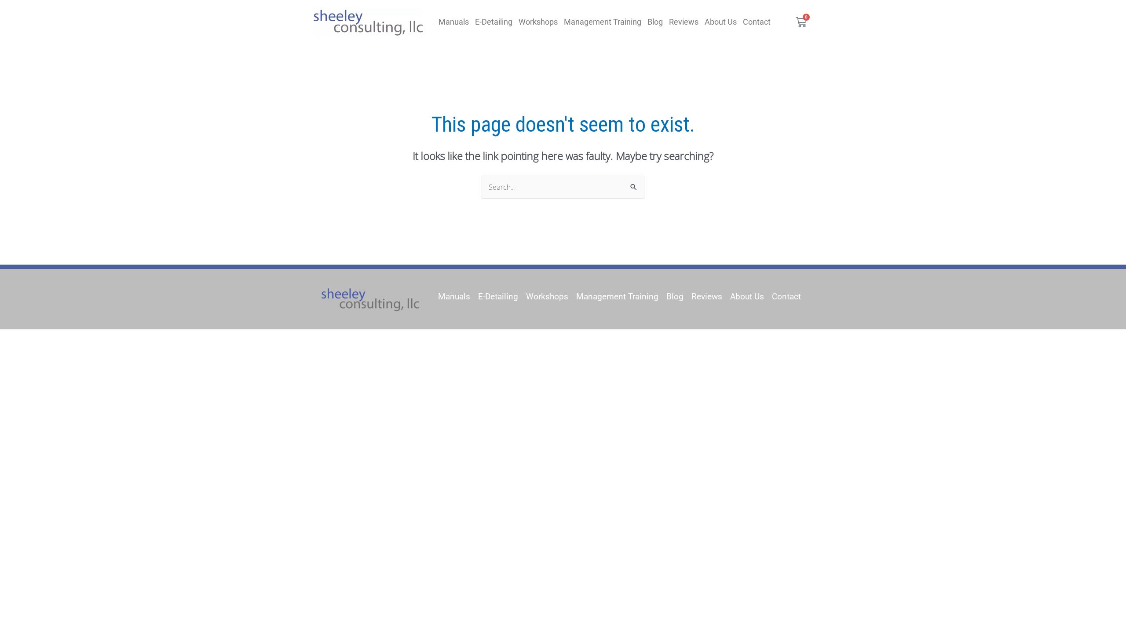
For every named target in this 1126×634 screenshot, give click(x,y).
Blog (655, 21)
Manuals (454, 21)
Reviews (683, 21)
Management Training (602, 21)
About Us (721, 21)
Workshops (538, 21)
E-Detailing (493, 21)
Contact (757, 21)
